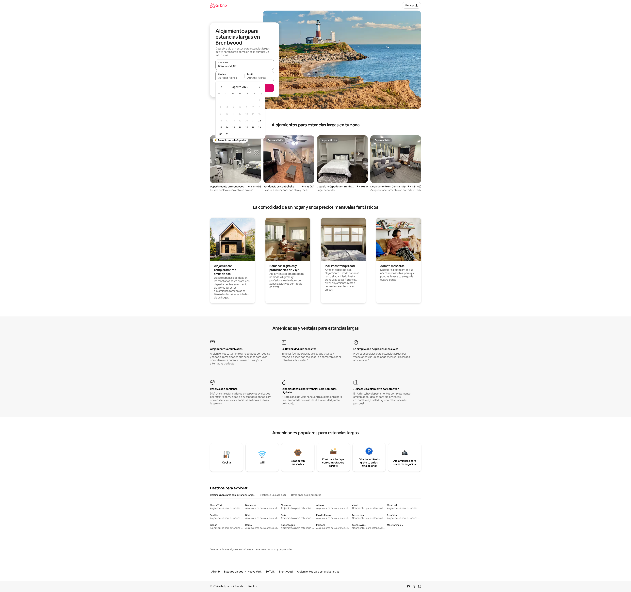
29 (259, 127)
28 (253, 127)
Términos (253, 586)
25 (233, 127)
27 (246, 127)
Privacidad (238, 586)
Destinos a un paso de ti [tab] (273, 494)
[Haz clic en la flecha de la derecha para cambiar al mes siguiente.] (259, 87)
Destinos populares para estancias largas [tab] (232, 494)
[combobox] (244, 66)
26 (240, 127)
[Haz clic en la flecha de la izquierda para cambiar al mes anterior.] (221, 87)
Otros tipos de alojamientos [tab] (306, 494)
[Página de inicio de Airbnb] (218, 5)
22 (259, 120)
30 (220, 134)
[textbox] (230, 78)
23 (220, 127)
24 (227, 127)
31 (227, 134)
